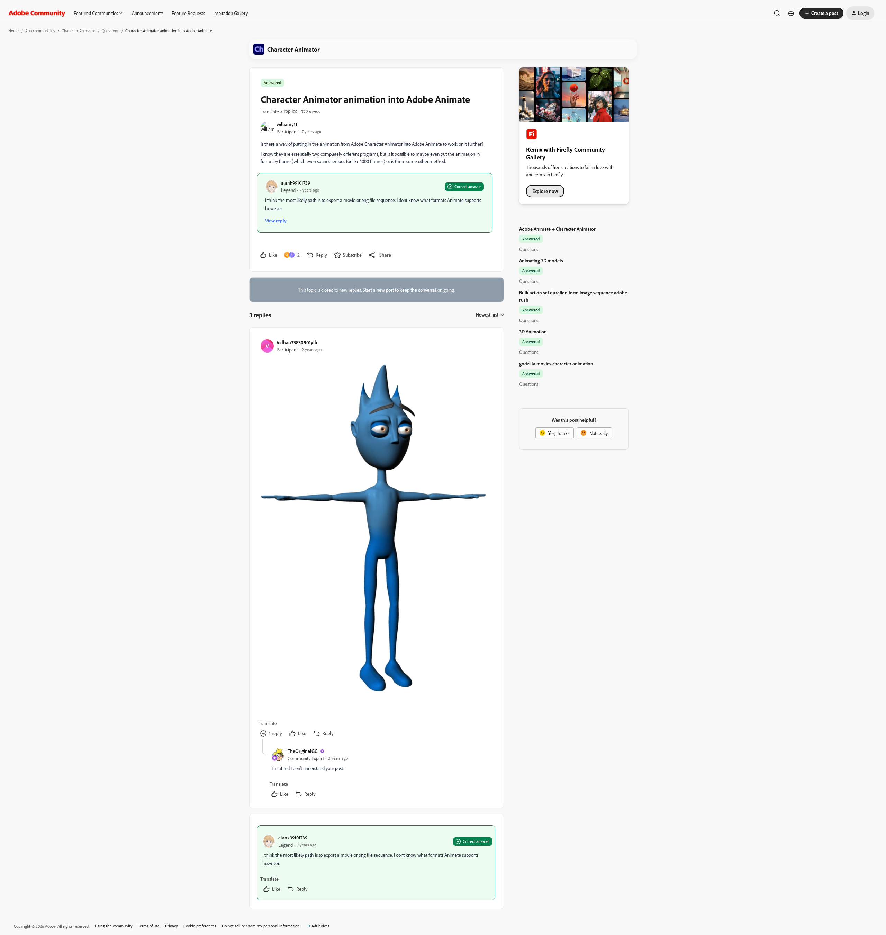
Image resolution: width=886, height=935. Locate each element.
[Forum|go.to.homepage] (36, 13)
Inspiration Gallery (230, 13)
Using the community (114, 925)
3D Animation (533, 332)
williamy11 (287, 124)
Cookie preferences (199, 925)
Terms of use (149, 925)
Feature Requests (188, 13)
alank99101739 (295, 183)
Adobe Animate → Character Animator (557, 229)
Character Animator (78, 30)
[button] (821, 13)
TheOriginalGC (302, 751)
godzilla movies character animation (556, 363)
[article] (376, 539)
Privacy (171, 925)
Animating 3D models (541, 261)
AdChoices (320, 925)
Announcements (147, 13)
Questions (110, 30)
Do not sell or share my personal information (261, 925)
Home (13, 30)
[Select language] (791, 13)
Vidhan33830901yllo (298, 342)
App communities (40, 30)
